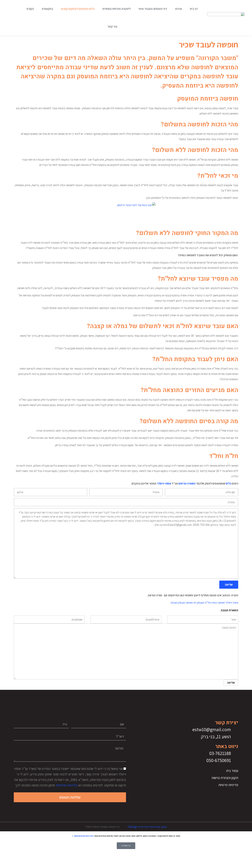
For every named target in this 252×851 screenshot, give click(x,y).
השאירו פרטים (187, 483)
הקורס (30, 9)
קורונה (173, 602)
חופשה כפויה (218, 602)
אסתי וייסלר (164, 483)
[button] (14, 18)
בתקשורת (47, 9)
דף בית (194, 9)
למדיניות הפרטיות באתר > (83, 836)
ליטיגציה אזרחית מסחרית (116, 9)
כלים (228, 483)
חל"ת (208, 602)
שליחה (229, 584)
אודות (178, 9)
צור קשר (112, 26)
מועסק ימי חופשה (195, 602)
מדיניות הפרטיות (66, 785)
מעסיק (181, 602)
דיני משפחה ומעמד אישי (153, 9)
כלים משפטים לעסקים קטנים (77, 9)
